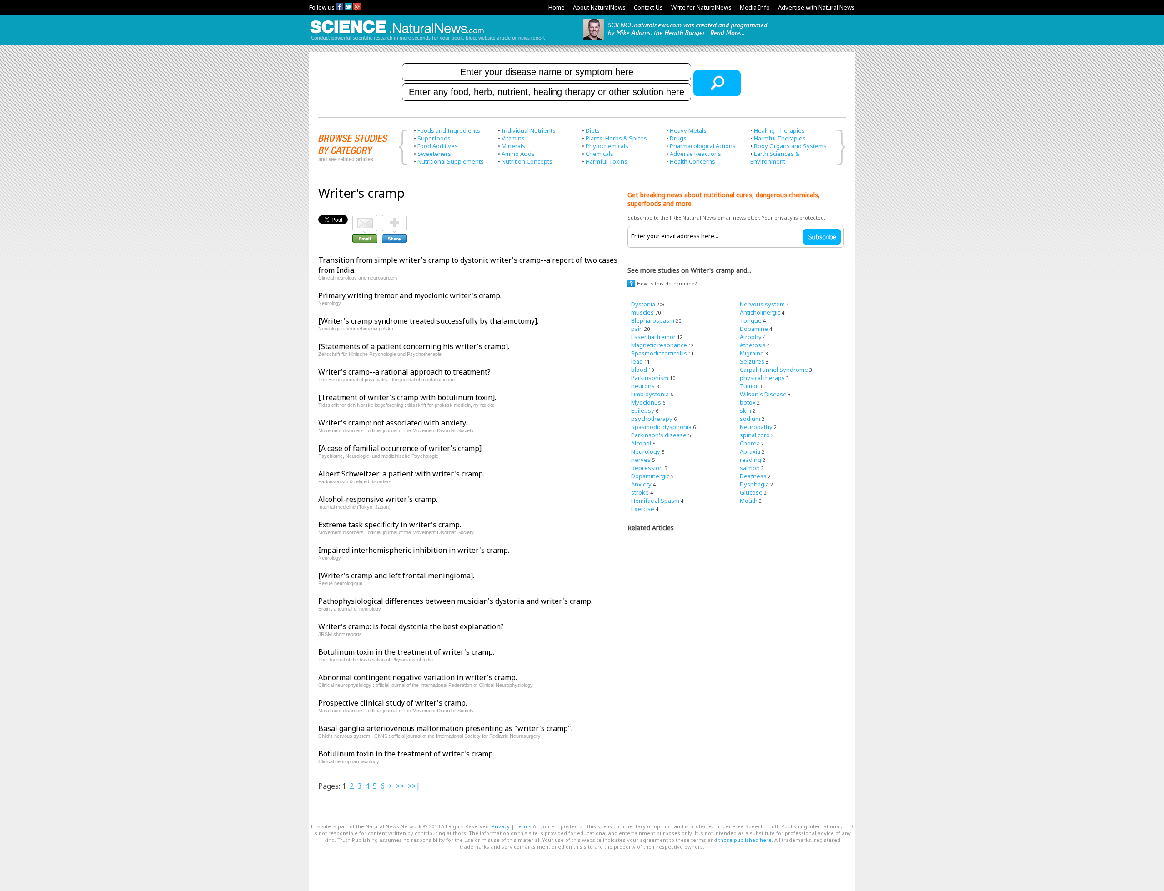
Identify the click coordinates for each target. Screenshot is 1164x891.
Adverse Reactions (695, 154)
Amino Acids (518, 154)
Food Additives (437, 146)
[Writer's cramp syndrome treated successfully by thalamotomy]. (428, 321)
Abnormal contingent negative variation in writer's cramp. (417, 677)
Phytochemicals (607, 146)
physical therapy (762, 378)
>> (400, 786)
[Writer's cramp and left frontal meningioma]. (396, 576)
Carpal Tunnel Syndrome (774, 369)
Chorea (750, 443)
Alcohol (641, 443)
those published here (745, 839)
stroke (640, 492)
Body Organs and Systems (790, 146)
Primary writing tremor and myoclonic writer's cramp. (410, 295)
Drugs (678, 138)
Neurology (645, 451)
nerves (641, 460)
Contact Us (648, 7)
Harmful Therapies (780, 138)
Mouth (749, 500)
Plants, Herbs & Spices (616, 138)
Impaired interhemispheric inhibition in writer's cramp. (413, 550)
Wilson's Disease (763, 394)
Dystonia (643, 304)
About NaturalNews (599, 7)
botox (748, 402)
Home (556, 7)
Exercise (642, 509)
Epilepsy (642, 410)
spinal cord (755, 435)
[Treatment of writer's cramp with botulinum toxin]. (407, 397)
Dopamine (754, 329)
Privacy (501, 826)
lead (637, 361)
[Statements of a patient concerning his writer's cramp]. (413, 346)
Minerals (513, 146)
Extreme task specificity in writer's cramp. (389, 525)
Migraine (752, 353)
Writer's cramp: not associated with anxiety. (392, 423)
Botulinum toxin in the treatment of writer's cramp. (406, 652)
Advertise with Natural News (816, 7)
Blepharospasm (652, 320)
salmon (750, 468)
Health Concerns (692, 161)
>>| (414, 786)
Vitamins (513, 138)
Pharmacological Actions (703, 146)
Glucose (751, 492)
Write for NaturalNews (701, 7)
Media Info (755, 7)
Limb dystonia (650, 394)
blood (639, 369)
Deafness (753, 476)
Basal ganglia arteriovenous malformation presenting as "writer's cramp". (445, 728)
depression (647, 468)
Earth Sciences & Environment (774, 157)
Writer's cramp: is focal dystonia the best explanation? (411, 626)
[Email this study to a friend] (364, 219)
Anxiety (641, 484)
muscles (642, 312)
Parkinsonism (649, 378)
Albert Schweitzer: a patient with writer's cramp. (401, 474)
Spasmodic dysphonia (661, 427)
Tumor (749, 386)
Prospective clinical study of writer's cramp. (392, 703)
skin (745, 410)
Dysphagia (754, 484)
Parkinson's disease (659, 435)
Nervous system (762, 304)
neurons (643, 386)
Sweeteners (434, 154)
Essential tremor (653, 337)
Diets (593, 130)
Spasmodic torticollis (659, 353)
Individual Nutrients (529, 130)
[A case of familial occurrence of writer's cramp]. (400, 448)
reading (750, 460)
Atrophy (751, 337)
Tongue (751, 320)
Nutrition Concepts (527, 161)
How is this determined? (667, 283)
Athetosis (753, 345)
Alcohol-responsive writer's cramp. (377, 499)
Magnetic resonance (659, 345)
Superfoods (434, 138)
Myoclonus (646, 402)
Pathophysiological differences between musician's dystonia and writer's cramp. (455, 601)
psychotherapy (651, 419)
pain (637, 329)
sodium (750, 419)
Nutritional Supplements (450, 161)
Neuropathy (756, 427)
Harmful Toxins (606, 161)
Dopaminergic (650, 476)
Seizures (752, 361)
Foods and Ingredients (448, 130)
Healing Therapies (779, 130)
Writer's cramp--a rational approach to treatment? (404, 372)
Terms (524, 826)
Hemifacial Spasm (655, 500)
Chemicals (599, 154)
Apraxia (750, 451)
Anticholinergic (760, 312)
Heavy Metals (688, 130)
